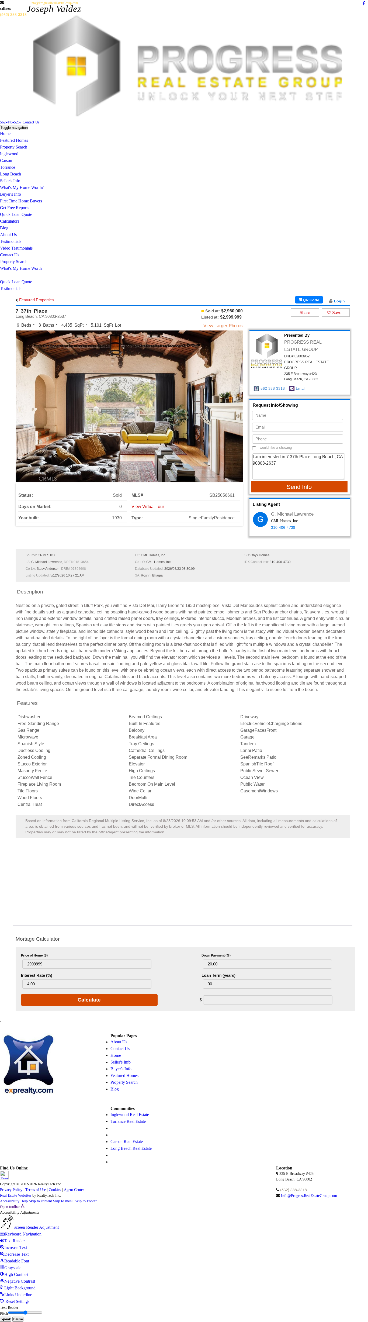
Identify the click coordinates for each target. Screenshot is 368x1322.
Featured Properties (36, 300)
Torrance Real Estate (128, 1121)
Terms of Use (35, 1190)
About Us (8, 234)
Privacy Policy (11, 1190)
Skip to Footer (86, 1201)
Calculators (9, 221)
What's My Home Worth (21, 268)
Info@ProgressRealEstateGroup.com (54, 3)
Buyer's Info (10, 194)
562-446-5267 (11, 122)
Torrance (7, 167)
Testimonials (10, 241)
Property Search (13, 147)
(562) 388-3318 (13, 14)
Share (305, 312)
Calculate (89, 1000)
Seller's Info (10, 180)
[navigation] (184, 1254)
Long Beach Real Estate (131, 1148)
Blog (4, 228)
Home (5, 133)
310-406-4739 (283, 527)
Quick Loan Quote (16, 214)
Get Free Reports (14, 207)
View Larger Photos (223, 325)
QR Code (310, 300)
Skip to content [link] (40, 1201)
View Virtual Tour (147, 506)
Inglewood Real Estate (129, 1114)
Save (336, 312)
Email (300, 388)
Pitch (4, 1313)
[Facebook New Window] (364, 3)
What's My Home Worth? (22, 187)
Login (339, 301)
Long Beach (10, 174)
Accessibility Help (14, 1201)
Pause (18, 1319)
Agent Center (74, 1190)
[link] (12, 1207)
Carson (6, 160)
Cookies (55, 1190)
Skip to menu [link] (63, 1201)
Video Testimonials (16, 248)
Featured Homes (14, 140)
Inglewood (9, 153)
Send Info (299, 487)
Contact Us (31, 122)
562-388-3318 (273, 388)
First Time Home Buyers (21, 201)
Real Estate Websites (15, 1195)
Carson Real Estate (126, 1141)
